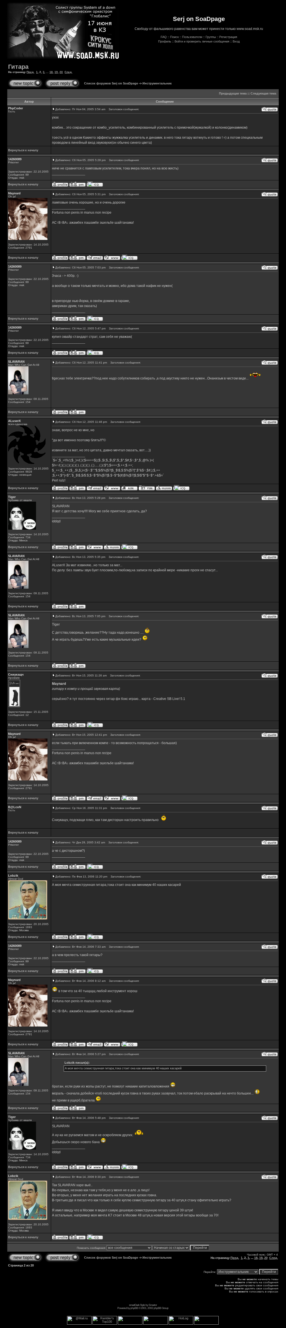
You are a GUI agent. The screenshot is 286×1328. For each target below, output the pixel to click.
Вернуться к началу (23, 150)
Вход (236, 41)
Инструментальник (157, 83)
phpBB (134, 1308)
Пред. (30, 72)
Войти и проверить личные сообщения (202, 41)
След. (68, 72)
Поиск (174, 37)
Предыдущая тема (233, 93)
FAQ (164, 37)
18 (51, 72)
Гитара (18, 66)
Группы (211, 37)
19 (56, 72)
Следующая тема (263, 93)
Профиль (164, 41)
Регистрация (228, 37)
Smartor (153, 1304)
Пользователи (192, 37)
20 (61, 72)
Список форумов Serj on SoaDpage (111, 83)
